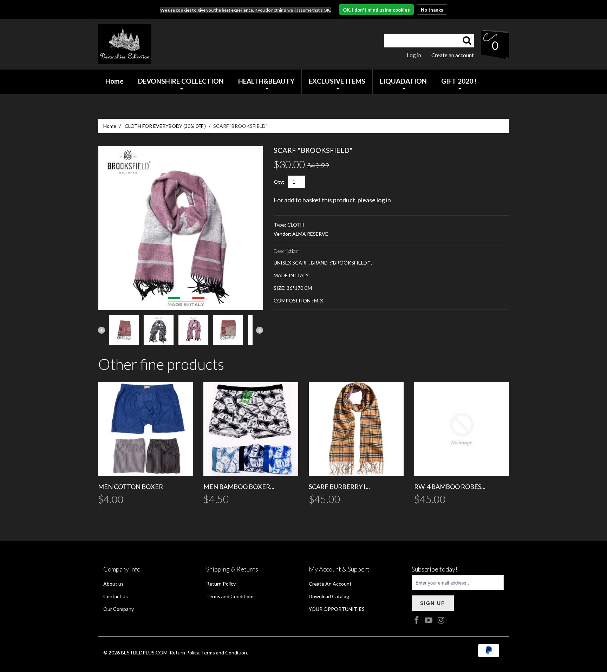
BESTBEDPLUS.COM (144, 652)
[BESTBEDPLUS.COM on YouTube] (429, 620)
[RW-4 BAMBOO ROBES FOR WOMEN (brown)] (461, 429)
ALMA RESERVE (310, 234)
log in (384, 200)
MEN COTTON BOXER (130, 486)
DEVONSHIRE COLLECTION (181, 81)
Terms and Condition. (224, 652)
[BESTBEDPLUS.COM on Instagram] (441, 620)
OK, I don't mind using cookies (376, 10)
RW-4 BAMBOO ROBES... (449, 486)
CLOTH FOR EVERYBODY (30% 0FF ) (165, 126)
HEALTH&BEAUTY (266, 81)
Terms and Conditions (230, 596)
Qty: (279, 182)
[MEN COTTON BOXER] (145, 429)
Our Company (118, 609)
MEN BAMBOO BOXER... (238, 486)
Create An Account (330, 584)
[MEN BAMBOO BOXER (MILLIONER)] (250, 429)
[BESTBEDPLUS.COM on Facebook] (417, 620)
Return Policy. (185, 652)
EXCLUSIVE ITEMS (337, 81)
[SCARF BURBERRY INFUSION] (356, 429)
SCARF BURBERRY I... (339, 486)
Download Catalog (329, 596)
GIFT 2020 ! (459, 81)
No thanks (432, 10)
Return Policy (221, 584)
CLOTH (295, 225)
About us (113, 584)
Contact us (115, 596)
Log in (414, 55)
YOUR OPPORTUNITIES (337, 609)
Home (109, 126)
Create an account (452, 55)
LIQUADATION (403, 81)
